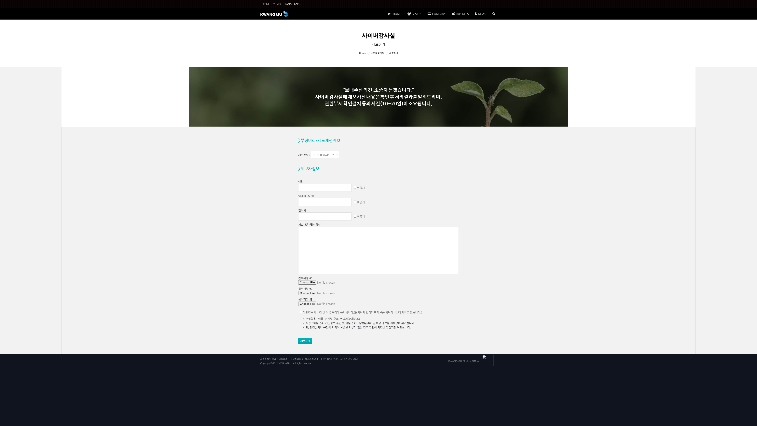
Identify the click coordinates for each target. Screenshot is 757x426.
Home (362, 53)
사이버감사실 (377, 53)
